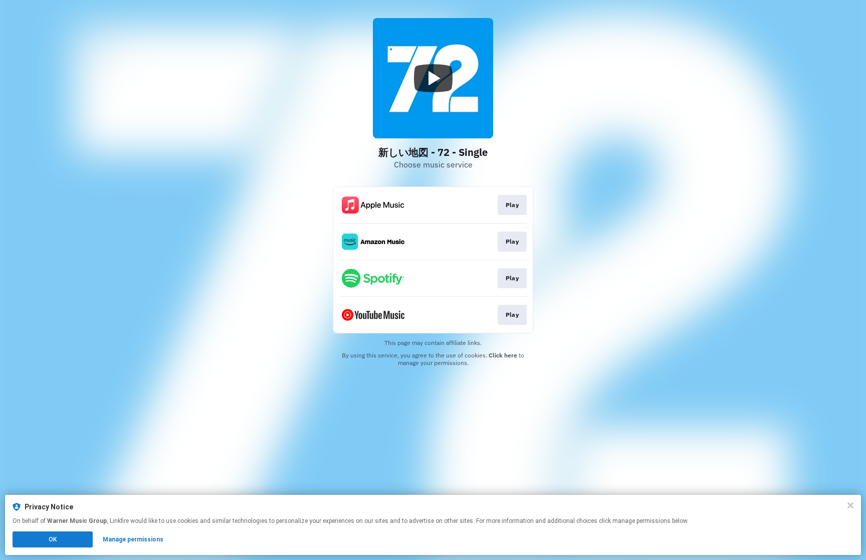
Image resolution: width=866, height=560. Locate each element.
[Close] (850, 505)
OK (53, 539)
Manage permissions (133, 539)
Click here (503, 355)
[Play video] (433, 78)
